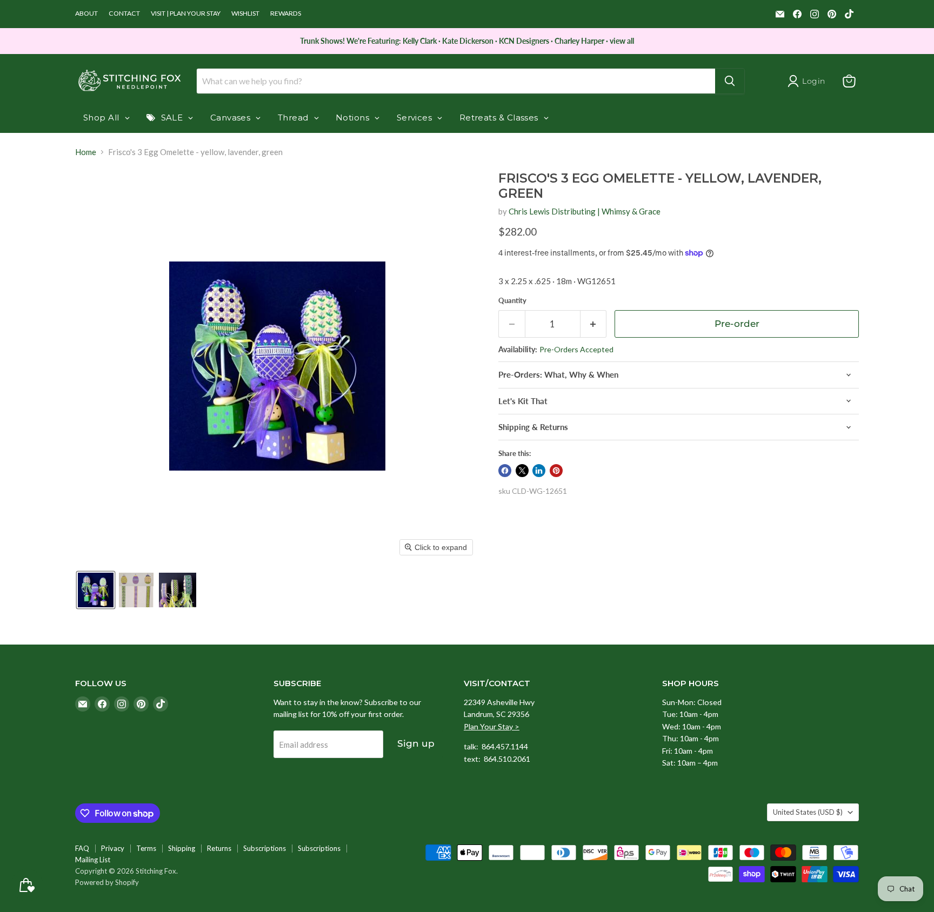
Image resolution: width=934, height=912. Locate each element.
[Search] (729, 81)
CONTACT (124, 13)
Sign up (416, 743)
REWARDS (285, 13)
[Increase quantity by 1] (594, 324)
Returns (219, 848)
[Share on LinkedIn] (538, 470)
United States (808, 812)
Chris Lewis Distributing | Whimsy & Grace (585, 211)
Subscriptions (264, 848)
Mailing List (92, 859)
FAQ (82, 848)
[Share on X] (522, 470)
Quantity (512, 301)
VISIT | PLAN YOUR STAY (186, 13)
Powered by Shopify (107, 882)
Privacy (112, 848)
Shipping (181, 848)
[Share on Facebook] (504, 470)
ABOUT (86, 13)
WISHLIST (245, 13)
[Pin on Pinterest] (556, 470)
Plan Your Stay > (491, 726)
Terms (146, 848)
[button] (96, 590)
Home (85, 152)
